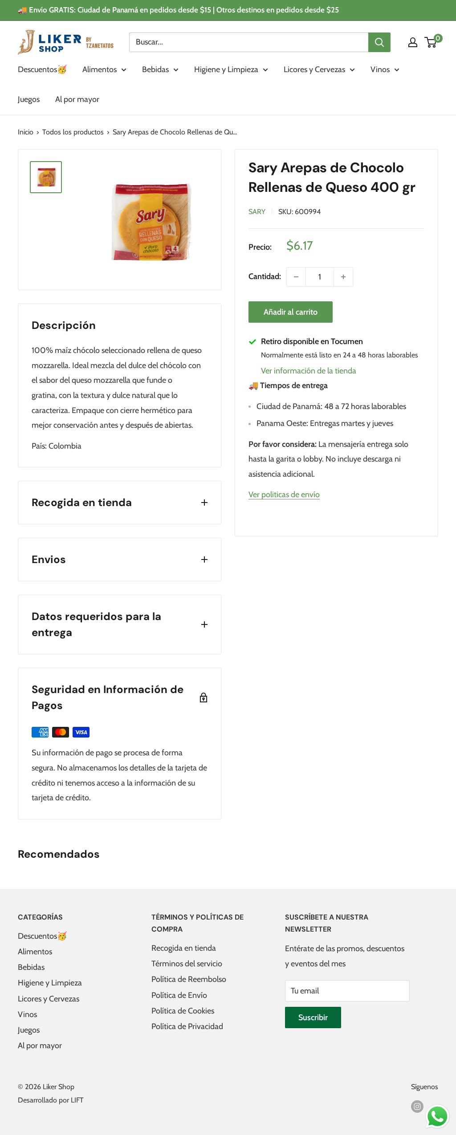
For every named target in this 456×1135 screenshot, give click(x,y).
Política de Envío (179, 995)
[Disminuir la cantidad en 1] (296, 277)
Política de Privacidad (187, 1026)
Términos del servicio (186, 964)
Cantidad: (264, 276)
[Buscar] (379, 42)
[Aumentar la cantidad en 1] (343, 277)
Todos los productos (73, 132)
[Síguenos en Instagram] (417, 1106)
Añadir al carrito (291, 312)
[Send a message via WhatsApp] (437, 1117)
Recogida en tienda (183, 948)
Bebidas (155, 69)
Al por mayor (77, 99)
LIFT (77, 1100)
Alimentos (99, 69)
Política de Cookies (182, 1011)
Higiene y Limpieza (226, 69)
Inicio (25, 132)
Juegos (29, 99)
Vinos (380, 69)
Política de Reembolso (188, 979)
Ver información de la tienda (308, 371)
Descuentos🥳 (42, 69)
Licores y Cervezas (314, 69)
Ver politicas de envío (284, 494)
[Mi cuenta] (412, 42)
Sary (256, 211)
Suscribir (313, 1017)
